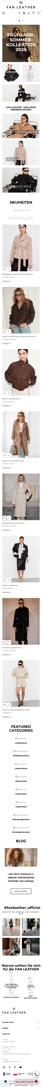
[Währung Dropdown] (19, 12)
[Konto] (28, 12)
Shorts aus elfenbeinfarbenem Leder (16, 710)
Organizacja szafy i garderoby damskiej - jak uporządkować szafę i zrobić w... (21, 879)
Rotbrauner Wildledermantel (13, 461)
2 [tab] (23, 20)
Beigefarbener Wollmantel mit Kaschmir (17, 274)
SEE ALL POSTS (21, 891)
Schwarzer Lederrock (10, 585)
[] (5, 455)
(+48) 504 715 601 (8, 1041)
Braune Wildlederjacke (11, 399)
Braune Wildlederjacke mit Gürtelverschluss (18, 336)
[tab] (21, 202)
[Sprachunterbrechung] (24, 12)
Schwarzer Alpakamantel (11, 647)
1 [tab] (19, 20)
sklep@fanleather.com (11, 1061)
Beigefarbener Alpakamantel (13, 523)
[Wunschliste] (9, 455)
